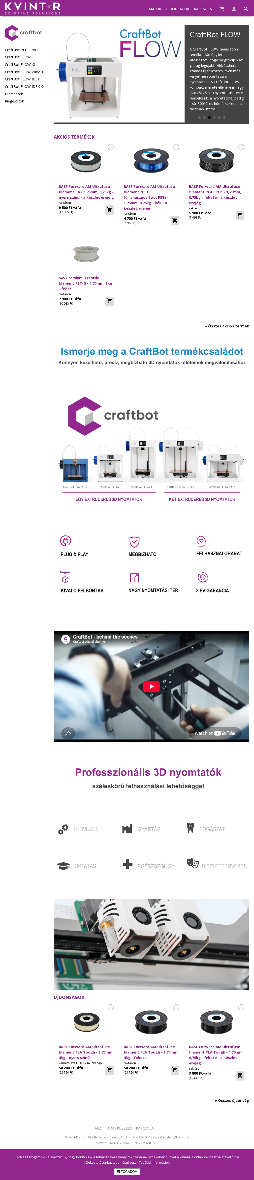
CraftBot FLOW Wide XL (25, 71)
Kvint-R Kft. (75, 1137)
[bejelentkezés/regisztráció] (231, 7)
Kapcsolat (204, 8)
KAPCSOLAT (146, 1128)
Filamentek (14, 93)
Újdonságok (177, 8)
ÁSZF (99, 1128)
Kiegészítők (14, 100)
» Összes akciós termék (227, 325)
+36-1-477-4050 (139, 1137)
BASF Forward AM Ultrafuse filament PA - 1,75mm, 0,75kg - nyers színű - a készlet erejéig (86, 192)
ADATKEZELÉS (119, 1128)
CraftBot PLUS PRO (21, 49)
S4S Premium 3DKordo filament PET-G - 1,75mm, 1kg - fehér (85, 283)
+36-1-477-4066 (118, 1143)
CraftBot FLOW (18, 56)
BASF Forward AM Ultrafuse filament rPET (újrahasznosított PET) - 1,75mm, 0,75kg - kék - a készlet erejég (149, 197)
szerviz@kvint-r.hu (145, 1143)
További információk (154, 1162)
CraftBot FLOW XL (20, 64)
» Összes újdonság (232, 1100)
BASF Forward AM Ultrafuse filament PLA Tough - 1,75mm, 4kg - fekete (151, 1052)
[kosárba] (109, 210)
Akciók (155, 8)
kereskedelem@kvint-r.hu (171, 1137)
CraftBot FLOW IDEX (22, 78)
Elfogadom (127, 1172)
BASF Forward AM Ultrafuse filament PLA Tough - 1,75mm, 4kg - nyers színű (86, 1052)
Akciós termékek (74, 137)
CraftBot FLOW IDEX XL (25, 86)
